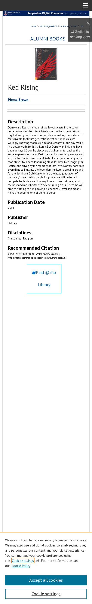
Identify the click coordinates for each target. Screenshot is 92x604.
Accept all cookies (46, 580)
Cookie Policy (21, 566)
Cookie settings (23, 560)
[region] (46, 568)
